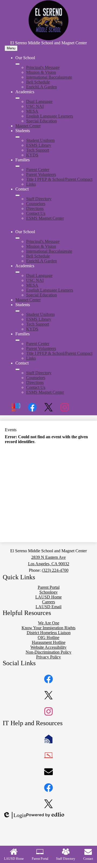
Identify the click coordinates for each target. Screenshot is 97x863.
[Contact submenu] (17, 195)
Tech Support (37, 150)
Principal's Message (43, 67)
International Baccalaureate (49, 77)
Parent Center (37, 169)
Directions (35, 208)
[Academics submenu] (17, 98)
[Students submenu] (17, 137)
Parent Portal (40, 859)
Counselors (35, 203)
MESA (32, 111)
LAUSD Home (14, 859)
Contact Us (35, 213)
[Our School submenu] (17, 64)
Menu (11, 48)
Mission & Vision (41, 72)
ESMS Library (38, 145)
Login (14, 815)
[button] (17, 238)
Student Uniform (40, 140)
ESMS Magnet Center (45, 218)
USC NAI (35, 106)
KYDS (32, 155)
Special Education (41, 121)
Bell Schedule (38, 82)
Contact (88, 859)
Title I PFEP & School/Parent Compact (59, 179)
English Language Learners (49, 116)
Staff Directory (38, 198)
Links (31, 184)
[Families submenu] (17, 166)
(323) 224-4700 (55, 570)
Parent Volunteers (41, 174)
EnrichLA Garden (41, 87)
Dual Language (39, 101)
